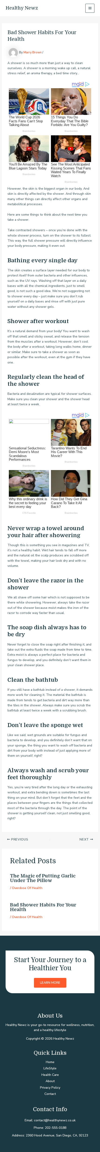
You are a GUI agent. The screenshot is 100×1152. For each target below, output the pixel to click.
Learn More (50, 982)
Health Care (50, 1075)
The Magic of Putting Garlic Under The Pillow (43, 878)
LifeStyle (50, 1068)
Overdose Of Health (27, 888)
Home (50, 1062)
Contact (50, 1094)
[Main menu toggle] (89, 8)
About (50, 1081)
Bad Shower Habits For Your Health (43, 907)
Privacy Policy (50, 1087)
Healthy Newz (22, 8)
